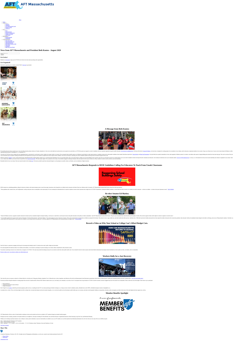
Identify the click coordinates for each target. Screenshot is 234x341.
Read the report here (31, 158)
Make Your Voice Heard (10, 47)
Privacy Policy (6, 336)
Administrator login (4, 339)
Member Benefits (8, 37)
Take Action (7, 45)
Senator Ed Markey (147, 151)
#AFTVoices (7, 35)
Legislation (7, 46)
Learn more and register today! (137, 278)
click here (8, 59)
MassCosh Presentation (144, 154)
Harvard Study (135, 154)
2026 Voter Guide (8, 40)
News (6, 30)
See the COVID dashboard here (183, 157)
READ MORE (171, 189)
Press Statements (8, 31)
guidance (10, 157)
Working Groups (8, 27)
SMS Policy (5, 337)
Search (1, 53)
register (10, 287)
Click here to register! (4, 325)
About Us (7, 24)
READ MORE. (78, 219)
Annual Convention (9, 34)
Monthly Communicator (10, 32)
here (32, 161)
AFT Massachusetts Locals (10, 26)
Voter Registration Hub (9, 41)
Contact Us (7, 28)
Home (4, 22)
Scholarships (7, 38)
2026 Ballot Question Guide (10, 43)
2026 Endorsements (9, 42)
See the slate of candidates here (127, 151)
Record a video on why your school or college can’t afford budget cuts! (14, 252)
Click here (24, 65)
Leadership (7, 25)
